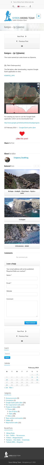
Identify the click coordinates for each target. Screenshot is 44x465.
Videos (9, 416)
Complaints (9, 400)
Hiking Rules (10, 433)
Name (9, 275)
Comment (10, 299)
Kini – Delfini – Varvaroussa (15, 435)
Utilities (8, 420)
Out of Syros (13, 411)
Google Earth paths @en (27, 127)
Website (9, 291)
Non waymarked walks (13, 405)
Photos (9, 409)
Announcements (11, 398)
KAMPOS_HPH (9, 75)
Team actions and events (14, 418)
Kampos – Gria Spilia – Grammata (17, 440)
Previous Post (23, 41)
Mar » (11, 387)
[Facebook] (30, 6)
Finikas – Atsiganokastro (14, 437)
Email (9, 283)
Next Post (20, 36)
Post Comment (30, 323)
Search (7, 357)
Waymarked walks (12, 422)
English (23, 6)
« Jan (6, 387)
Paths (11, 414)
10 (7, 380)
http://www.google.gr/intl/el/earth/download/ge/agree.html (23, 123)
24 (7, 385)
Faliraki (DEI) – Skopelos (14, 442)
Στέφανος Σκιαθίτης (21, 158)
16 (37, 380)
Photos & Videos (11, 407)
